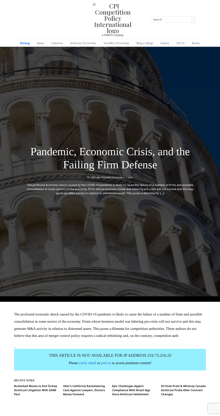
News (40, 43)
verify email (87, 363)
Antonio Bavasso (101, 177)
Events (165, 43)
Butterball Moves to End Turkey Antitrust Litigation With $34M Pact (35, 390)
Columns (57, 43)
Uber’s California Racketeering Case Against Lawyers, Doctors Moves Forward (84, 390)
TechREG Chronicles (116, 43)
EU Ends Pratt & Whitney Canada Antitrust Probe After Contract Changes (183, 390)
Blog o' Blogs (144, 43)
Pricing (25, 43)
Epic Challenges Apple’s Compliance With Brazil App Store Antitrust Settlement (131, 390)
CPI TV (180, 43)
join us (106, 363)
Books (196, 43)
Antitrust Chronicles (83, 43)
